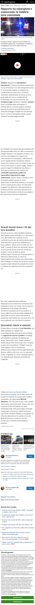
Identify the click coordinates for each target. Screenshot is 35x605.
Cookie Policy (13, 594)
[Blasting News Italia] (9, 2)
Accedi (32, 2)
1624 (32, 557)
